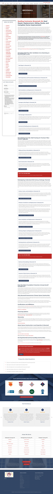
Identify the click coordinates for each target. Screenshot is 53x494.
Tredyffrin (43, 439)
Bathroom (20, 3)
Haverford (10, 447)
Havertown (10, 445)
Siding (17, 3)
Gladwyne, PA (22, 483)
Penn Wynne (26, 447)
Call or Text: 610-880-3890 (24, 173)
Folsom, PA (21, 477)
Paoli (43, 443)
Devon (43, 441)
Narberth (26, 445)
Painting (31, 3)
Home (5, 3)
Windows (27, 3)
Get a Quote (26, 464)
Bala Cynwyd (26, 441)
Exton (43, 447)
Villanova (21, 476)
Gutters (24, 3)
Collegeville (26, 454)
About (8, 3)
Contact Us (48, 3)
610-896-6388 (47, 2)
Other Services (36, 3)
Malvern (43, 445)
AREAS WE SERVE (26, 13)
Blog (45, 3)
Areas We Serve (41, 3)
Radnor (10, 441)
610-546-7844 (43, 36)
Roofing (11, 3)
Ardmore (9, 439)
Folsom (10, 454)
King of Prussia (22, 480)
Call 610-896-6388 (26, 461)
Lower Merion (26, 439)
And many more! (22, 487)
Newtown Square (10, 443)
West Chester (43, 454)
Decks (14, 3)
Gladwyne (26, 443)
